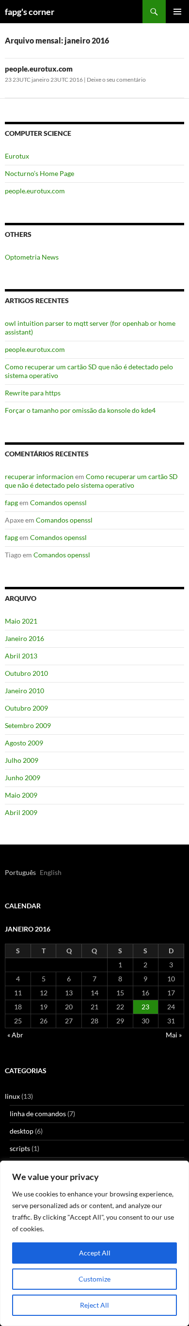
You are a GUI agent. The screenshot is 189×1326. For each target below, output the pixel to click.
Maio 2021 (21, 621)
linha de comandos (38, 1113)
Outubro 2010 (26, 673)
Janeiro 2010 (24, 690)
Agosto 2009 (24, 743)
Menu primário (177, 11)
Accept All (94, 1253)
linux (12, 1096)
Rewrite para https (33, 393)
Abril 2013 (21, 656)
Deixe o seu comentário (116, 79)
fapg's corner (29, 11)
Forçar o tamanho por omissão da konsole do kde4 (80, 410)
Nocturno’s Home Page (39, 173)
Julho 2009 (21, 760)
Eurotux (17, 156)
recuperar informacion (39, 476)
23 (145, 1007)
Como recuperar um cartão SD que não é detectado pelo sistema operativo (91, 480)
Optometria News (32, 257)
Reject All (94, 1305)
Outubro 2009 (26, 708)
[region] (94, 1243)
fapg (11, 502)
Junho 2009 (22, 777)
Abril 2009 (21, 812)
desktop (21, 1131)
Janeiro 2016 (24, 638)
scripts (20, 1148)
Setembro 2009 (28, 725)
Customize (94, 1279)
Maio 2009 (21, 795)
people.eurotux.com (39, 68)
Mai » (174, 1035)
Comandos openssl (58, 502)
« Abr (15, 1035)
